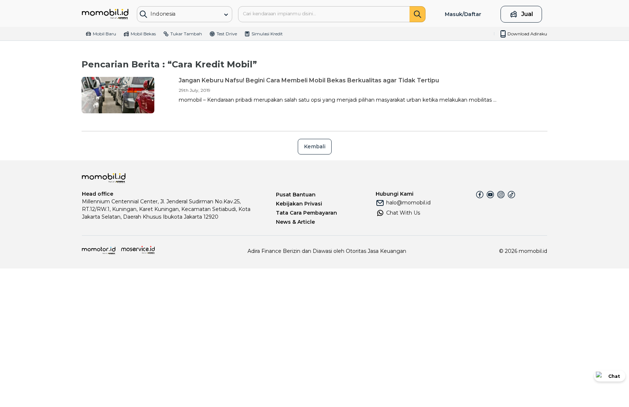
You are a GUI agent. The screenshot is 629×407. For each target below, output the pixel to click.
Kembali (314, 146)
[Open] (226, 14)
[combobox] (179, 13)
